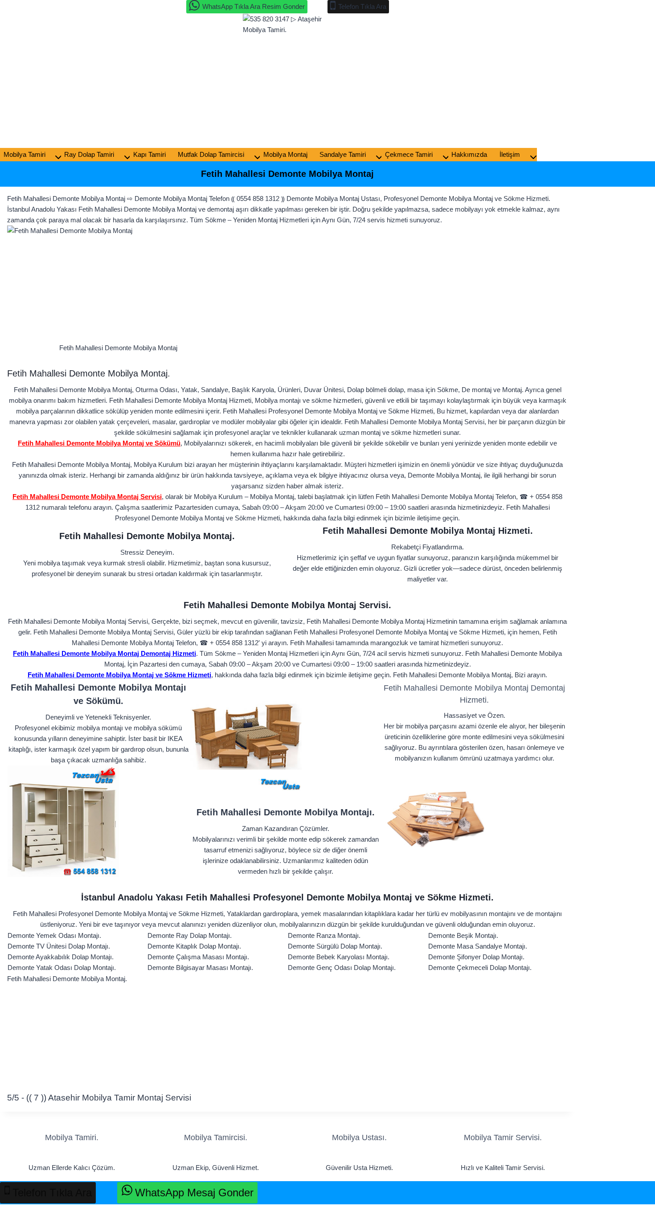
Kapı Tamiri (149, 154)
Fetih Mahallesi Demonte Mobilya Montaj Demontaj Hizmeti (104, 653)
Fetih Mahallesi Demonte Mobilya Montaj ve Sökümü (99, 443)
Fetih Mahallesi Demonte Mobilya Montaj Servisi (87, 496)
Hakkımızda (469, 154)
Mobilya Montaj (285, 154)
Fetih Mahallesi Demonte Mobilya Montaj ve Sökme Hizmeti (119, 675)
